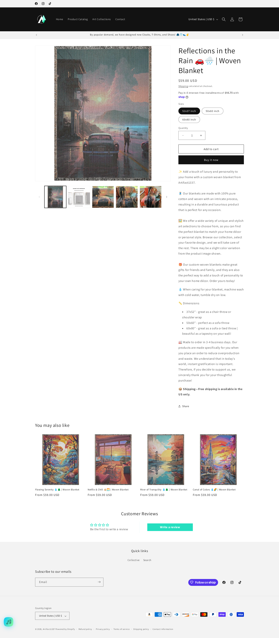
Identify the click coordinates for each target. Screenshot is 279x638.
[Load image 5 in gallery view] (103, 197)
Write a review (170, 527)
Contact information (163, 629)
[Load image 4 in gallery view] (79, 197)
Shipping (183, 86)
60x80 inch (189, 119)
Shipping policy (141, 629)
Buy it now (211, 160)
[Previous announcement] (36, 35)
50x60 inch (212, 111)
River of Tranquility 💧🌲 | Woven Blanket (163, 489)
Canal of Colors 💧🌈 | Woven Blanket (214, 489)
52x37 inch (189, 111)
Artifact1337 (49, 629)
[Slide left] (39, 197)
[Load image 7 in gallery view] (151, 197)
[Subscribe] (99, 581)
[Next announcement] (242, 35)
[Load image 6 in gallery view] (127, 197)
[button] (224, 19)
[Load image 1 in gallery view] (55, 197)
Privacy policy (103, 629)
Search (147, 560)
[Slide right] (166, 197)
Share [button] (185, 406)
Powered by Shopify (65, 629)
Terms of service (121, 629)
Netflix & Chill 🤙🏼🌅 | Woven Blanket (108, 489)
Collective (134, 560)
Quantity (183, 128)
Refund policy (85, 629)
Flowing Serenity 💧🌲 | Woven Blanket (57, 489)
